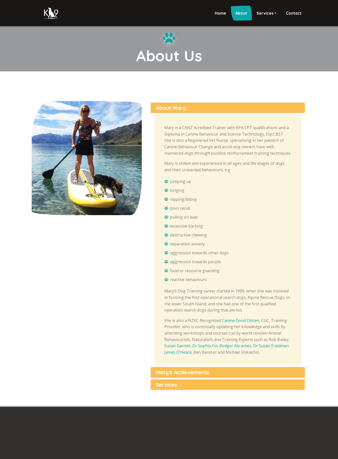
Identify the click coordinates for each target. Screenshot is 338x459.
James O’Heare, (178, 352)
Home (220, 13)
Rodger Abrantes (235, 345)
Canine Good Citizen (240, 320)
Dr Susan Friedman (271, 345)
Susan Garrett (177, 345)
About (241, 13)
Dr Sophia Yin (204, 345)
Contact (294, 13)
